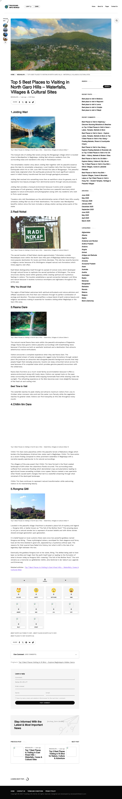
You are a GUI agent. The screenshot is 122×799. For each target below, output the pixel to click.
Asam (84, 266)
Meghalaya (21, 74)
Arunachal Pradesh (88, 264)
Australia (85, 269)
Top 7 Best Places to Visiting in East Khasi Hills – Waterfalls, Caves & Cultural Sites (33, 755)
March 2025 (86, 221)
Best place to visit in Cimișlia (92, 107)
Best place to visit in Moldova (92, 99)
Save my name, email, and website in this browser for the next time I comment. (41, 698)
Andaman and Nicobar (90, 241)
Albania (84, 235)
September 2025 (88, 209)
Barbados (85, 286)
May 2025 (85, 215)
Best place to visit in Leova (91, 104)
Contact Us (21, 791)
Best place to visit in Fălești (91, 110)
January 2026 (87, 204)
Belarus (84, 292)
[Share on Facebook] (19, 102)
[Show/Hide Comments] (45, 654)
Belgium (85, 295)
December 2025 (87, 207)
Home (12, 74)
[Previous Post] (18, 752)
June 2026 (85, 195)
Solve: (21, 682)
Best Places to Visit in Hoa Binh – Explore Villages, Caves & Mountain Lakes (94, 175)
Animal (84, 252)
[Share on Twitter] (22, 102)
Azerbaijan (85, 275)
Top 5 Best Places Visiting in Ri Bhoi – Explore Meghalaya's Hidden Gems (47, 662)
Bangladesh (86, 284)
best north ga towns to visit (21, 633)
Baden (84, 278)
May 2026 (85, 198)
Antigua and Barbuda (89, 255)
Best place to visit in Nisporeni (92, 102)
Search (107, 86)
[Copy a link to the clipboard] (33, 102)
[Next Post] (71, 752)
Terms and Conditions (35, 791)
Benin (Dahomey (88, 301)
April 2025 (85, 218)
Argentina (85, 258)
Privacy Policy (50, 791)
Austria (84, 272)
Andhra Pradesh (87, 244)
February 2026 (87, 201)
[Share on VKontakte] (29, 102)
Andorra (85, 247)
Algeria (84, 238)
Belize (84, 298)
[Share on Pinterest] (26, 102)
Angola (84, 249)
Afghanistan (86, 232)
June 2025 (85, 212)
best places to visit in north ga (22, 636)
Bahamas (85, 281)
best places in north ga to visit (45, 633)
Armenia (85, 261)
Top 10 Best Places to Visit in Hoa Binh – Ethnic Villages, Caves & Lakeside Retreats (96, 166)
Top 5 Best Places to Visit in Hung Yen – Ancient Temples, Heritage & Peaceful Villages (96, 181)
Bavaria (84, 289)
